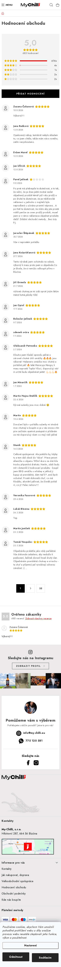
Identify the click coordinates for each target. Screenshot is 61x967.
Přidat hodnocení (30, 93)
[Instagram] (35, 762)
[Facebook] (28, 762)
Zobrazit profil (28, 666)
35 (40, 588)
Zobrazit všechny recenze (38, 618)
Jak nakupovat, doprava (15, 875)
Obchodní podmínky (14, 893)
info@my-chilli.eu (34, 733)
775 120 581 (34, 741)
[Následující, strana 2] (30, 588)
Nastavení (30, 945)
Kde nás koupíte (11, 900)
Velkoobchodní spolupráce (17, 881)
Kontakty (6, 869)
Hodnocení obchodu (14, 887)
